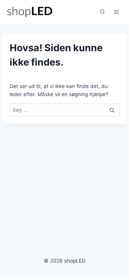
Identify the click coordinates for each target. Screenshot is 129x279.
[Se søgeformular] (102, 12)
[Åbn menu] (116, 11)
